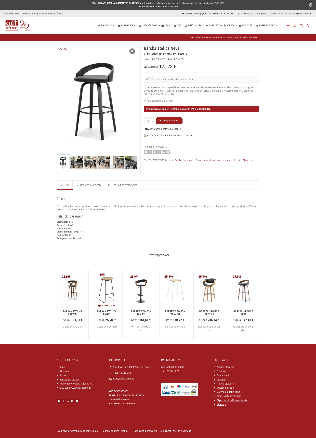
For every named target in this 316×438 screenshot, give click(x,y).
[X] (150, 152)
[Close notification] (311, 5)
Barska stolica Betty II (209, 313)
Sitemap (221, 404)
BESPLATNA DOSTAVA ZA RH (22, 13)
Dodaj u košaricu (170, 120)
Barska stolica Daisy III (73, 313)
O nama (64, 371)
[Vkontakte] (168, 152)
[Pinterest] (159, 152)
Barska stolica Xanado (175, 313)
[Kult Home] (18, 25)
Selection (238, 160)
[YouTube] (77, 401)
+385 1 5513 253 (279, 13)
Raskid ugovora (225, 383)
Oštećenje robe (225, 387)
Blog (62, 367)
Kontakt (64, 375)
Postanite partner (69, 379)
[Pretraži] (307, 25)
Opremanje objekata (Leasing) (76, 383)
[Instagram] (73, 401)
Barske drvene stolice (185, 160)
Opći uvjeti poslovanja (229, 395)
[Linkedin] (164, 152)
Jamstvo (221, 379)
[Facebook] (155, 152)
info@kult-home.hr (301, 13)
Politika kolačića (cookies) (115, 430)
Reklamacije (223, 375)
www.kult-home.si (81, 387)
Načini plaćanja (225, 367)
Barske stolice (202, 160)
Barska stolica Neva (243, 313)
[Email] (146, 152)
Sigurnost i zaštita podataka (232, 400)
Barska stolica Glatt (141, 313)
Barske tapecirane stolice (221, 160)
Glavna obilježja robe (228, 391)
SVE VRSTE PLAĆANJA (52, 13)
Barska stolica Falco (107, 313)
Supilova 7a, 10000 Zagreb (253, 13)
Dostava (221, 371)
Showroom (248, 160)
